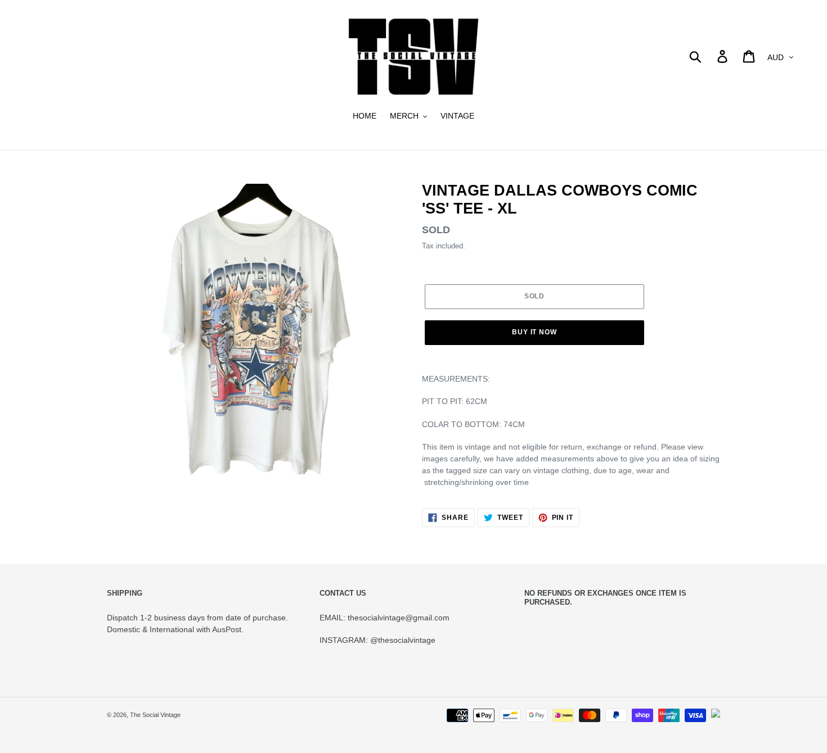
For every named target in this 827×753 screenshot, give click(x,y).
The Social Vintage (155, 714)
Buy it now (535, 332)
